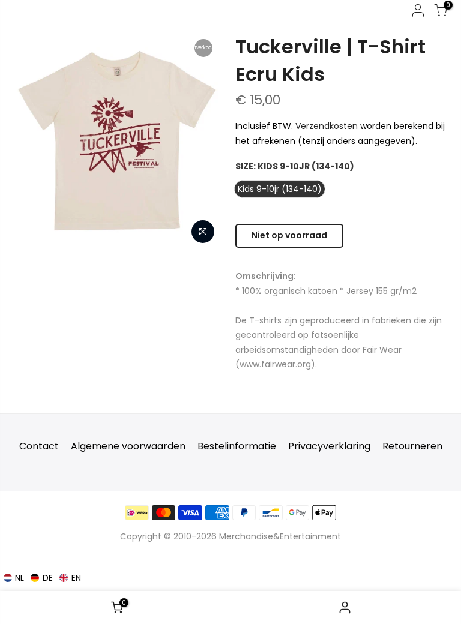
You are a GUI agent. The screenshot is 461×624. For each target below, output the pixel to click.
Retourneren (412, 446)
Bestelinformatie (236, 446)
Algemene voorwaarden (128, 446)
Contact (39, 446)
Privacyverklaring (329, 446)
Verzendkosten (326, 126)
